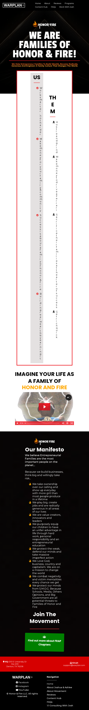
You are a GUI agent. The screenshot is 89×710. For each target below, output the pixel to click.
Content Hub (41, 7)
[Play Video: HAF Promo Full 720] (44, 406)
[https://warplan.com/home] (13, 5)
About (47, 3)
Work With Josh (66, 7)
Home (38, 3)
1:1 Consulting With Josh (60, 705)
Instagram (23, 686)
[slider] (42, 423)
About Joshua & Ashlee (59, 687)
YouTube (24, 690)
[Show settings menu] (67, 423)
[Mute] (63, 423)
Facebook (24, 682)
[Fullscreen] (72, 423)
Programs (69, 3)
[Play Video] (17, 423)
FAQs (53, 7)
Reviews (57, 3)
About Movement (56, 691)
